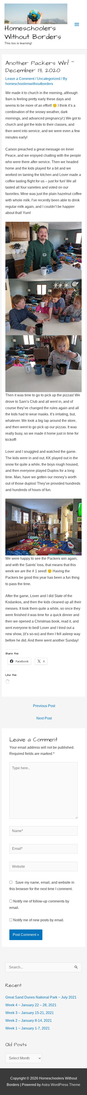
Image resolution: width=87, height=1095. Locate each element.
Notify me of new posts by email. (38, 920)
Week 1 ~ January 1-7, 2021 (27, 1028)
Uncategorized (48, 79)
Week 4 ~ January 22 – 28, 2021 (30, 1005)
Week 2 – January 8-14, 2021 (28, 1020)
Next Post (44, 718)
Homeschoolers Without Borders (32, 32)
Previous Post (44, 706)
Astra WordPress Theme (60, 1085)
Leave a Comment (19, 79)
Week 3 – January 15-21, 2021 (29, 1013)
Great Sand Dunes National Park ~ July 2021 (41, 997)
